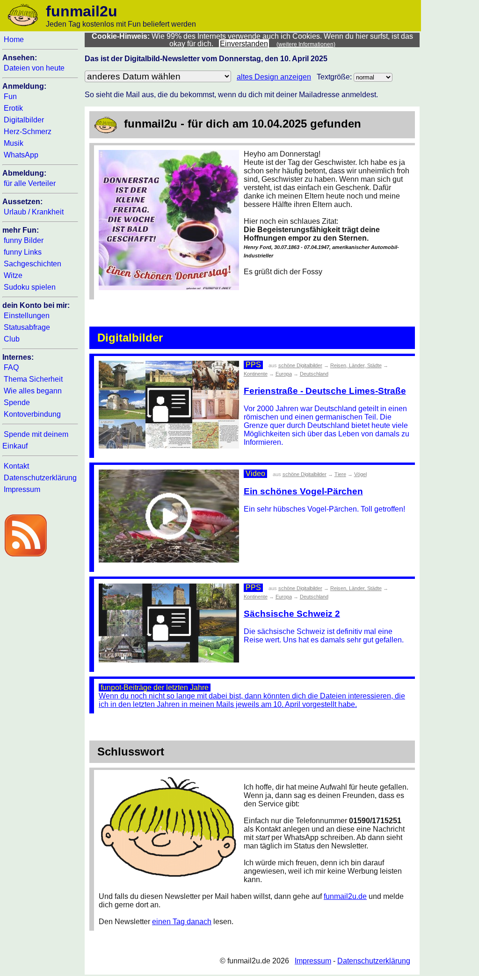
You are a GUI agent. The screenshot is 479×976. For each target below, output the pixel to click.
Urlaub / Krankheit (34, 212)
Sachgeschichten (32, 264)
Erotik (13, 108)
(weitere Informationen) (305, 44)
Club (12, 339)
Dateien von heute (34, 68)
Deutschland (314, 374)
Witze (13, 275)
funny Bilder (24, 240)
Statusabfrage (27, 327)
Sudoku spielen (30, 287)
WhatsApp (21, 155)
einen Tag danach (181, 922)
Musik (13, 143)
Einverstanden (244, 44)
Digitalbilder (24, 120)
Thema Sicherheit (33, 379)
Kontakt (16, 466)
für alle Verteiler (30, 183)
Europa (284, 374)
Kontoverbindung (32, 414)
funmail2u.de (345, 896)
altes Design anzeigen (274, 77)
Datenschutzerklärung (40, 478)
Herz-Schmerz (27, 131)
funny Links (23, 252)
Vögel (360, 474)
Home (14, 39)
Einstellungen (27, 316)
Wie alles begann (33, 391)
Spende (17, 402)
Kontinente (256, 374)
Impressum (22, 489)
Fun (10, 96)
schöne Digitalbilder (300, 365)
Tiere (340, 474)
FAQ (11, 367)
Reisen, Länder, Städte (356, 365)
